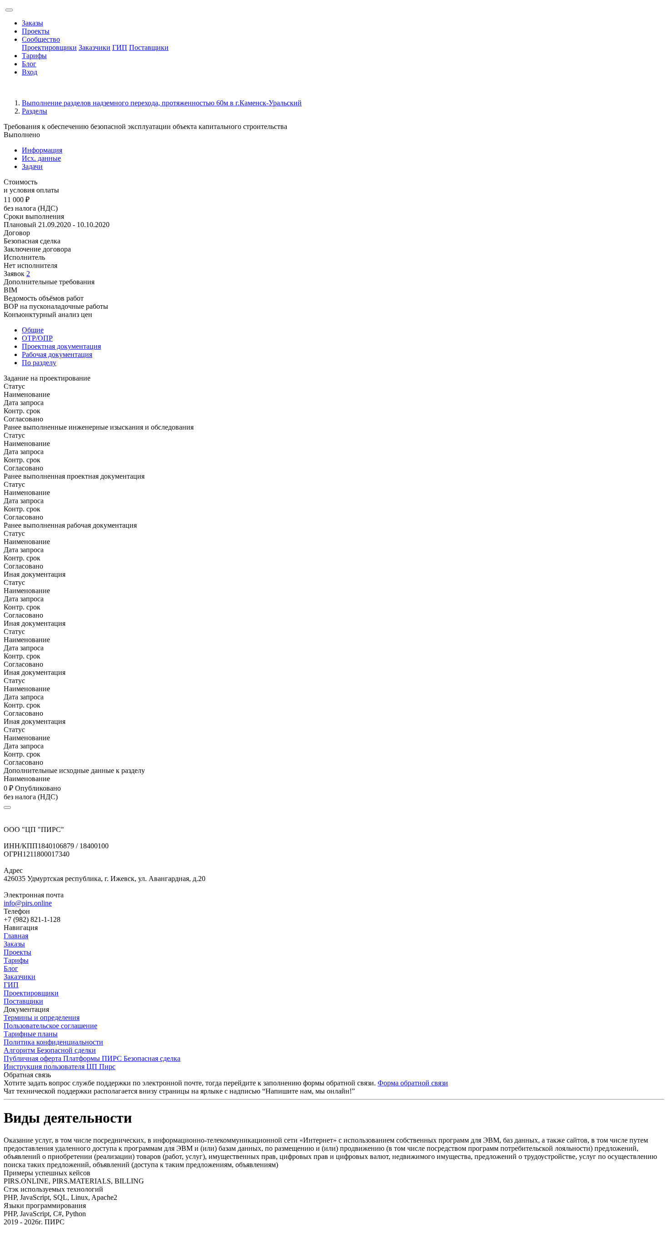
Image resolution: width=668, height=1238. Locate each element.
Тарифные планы (31, 1034)
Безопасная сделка (32, 241)
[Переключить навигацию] (9, 10)
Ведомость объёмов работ (44, 298)
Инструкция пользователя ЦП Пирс (59, 1066)
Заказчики (94, 47)
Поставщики (149, 47)
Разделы (34, 111)
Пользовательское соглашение (50, 1026)
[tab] (343, 150)
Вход (29, 72)
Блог (29, 64)
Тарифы (34, 55)
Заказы (32, 23)
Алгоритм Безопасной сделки (50, 1050)
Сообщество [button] (41, 39)
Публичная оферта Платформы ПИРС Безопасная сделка (92, 1058)
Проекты (36, 31)
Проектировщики (49, 47)
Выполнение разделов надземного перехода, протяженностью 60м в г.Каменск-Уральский (162, 103)
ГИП (119, 47)
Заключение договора (37, 249)
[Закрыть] (7, 807)
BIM (10, 290)
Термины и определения (42, 1017)
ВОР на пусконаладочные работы (56, 306)
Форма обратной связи (413, 1083)
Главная (16, 936)
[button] (334, 378)
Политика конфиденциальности (53, 1042)
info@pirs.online (28, 903)
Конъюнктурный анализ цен (48, 314)
